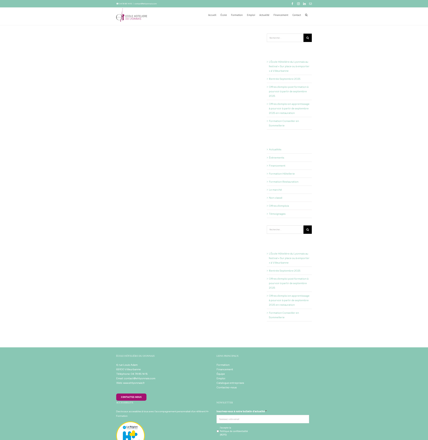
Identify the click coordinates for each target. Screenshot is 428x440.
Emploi (221, 378)
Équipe (221, 373)
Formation (223, 364)
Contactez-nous (227, 387)
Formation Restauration (283, 181)
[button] (306, 15)
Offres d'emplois (279, 205)
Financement (277, 165)
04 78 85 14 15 (139, 373)
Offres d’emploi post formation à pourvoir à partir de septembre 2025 (288, 91)
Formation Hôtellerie (282, 173)
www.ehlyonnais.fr (134, 382)
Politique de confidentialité (234, 431)
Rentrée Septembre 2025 (284, 78)
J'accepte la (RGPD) (234, 431)
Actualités (275, 149)
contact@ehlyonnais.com (145, 3)
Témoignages (277, 213)
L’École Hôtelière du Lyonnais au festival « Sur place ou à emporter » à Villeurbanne (289, 66)
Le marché (275, 189)
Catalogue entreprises (230, 382)
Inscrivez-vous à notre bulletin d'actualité (241, 411)
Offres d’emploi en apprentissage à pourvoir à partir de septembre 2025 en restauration (289, 108)
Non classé (275, 197)
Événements (276, 157)
